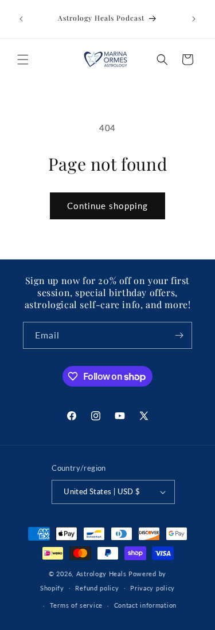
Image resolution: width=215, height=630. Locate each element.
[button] (23, 59)
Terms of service (76, 605)
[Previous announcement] (21, 19)
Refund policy (97, 588)
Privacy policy (152, 588)
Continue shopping (107, 205)
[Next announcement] (193, 19)
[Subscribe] (178, 335)
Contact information (145, 605)
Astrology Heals (101, 573)
